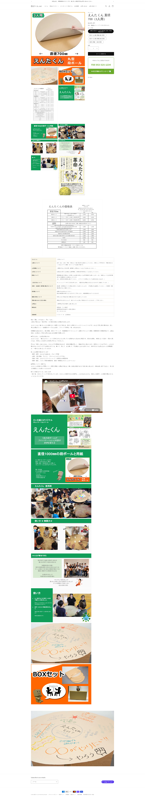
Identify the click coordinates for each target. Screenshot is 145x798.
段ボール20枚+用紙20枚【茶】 (97, 38)
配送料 (92, 25)
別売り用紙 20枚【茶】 (96, 42)
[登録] (56, 782)
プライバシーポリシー (53, 794)
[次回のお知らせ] (113, 1)
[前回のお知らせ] (31, 1)
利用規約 (67, 794)
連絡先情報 (79, 794)
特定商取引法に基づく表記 (88, 794)
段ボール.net (36, 794)
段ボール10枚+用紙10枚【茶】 (97, 35)
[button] (54, 6)
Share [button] (90, 77)
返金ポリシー (61, 794)
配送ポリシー (73, 794)
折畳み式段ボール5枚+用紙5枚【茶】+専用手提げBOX (101, 31)
